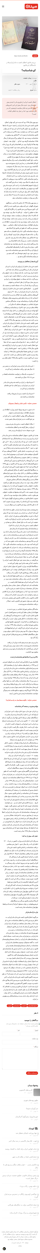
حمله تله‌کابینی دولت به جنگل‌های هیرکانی (22, 1205)
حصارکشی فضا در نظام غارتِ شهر (24, 1157)
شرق (31, 90)
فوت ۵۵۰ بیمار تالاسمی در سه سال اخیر (23, 1141)
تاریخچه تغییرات (16, 1242)
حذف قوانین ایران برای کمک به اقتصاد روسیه (21, 1149)
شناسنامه (16, 1005)
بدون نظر (17, 84)
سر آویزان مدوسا (32, 1108)
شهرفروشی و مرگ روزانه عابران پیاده (23, 1213)
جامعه (35, 56)
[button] (3, 6)
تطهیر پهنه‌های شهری (31, 1100)
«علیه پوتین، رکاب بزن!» (28, 1186)
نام (18, 1030)
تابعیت (23, 1005)
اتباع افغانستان (32, 1005)
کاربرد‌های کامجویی (25, 1090)
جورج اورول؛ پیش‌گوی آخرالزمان (26, 1117)
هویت (9, 1005)
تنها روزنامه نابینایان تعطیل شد (26, 1133)
